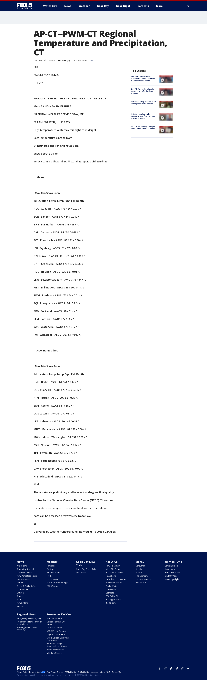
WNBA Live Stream (55, 649)
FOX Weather (52, 586)
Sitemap (20, 606)
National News (23, 579)
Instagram (165, 668)
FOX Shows (111, 576)
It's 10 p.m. (111, 603)
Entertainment (23, 589)
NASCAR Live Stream (56, 631)
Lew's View (170, 569)
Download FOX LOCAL (116, 579)
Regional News (26, 614)
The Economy (141, 576)
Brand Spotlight (172, 579)
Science (20, 596)
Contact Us (111, 589)
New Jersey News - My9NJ (29, 618)
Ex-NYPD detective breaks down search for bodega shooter (142, 91)
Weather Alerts (53, 572)
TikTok (171, 668)
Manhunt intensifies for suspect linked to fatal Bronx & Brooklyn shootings (143, 78)
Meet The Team (113, 569)
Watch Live (22, 565)
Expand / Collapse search (188, 6)
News (20, 561)
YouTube (176, 668)
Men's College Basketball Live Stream (57, 639)
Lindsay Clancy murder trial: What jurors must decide (143, 102)
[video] (166, 79)
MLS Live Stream (54, 653)
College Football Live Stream (55, 623)
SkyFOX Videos (172, 576)
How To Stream (113, 565)
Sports (20, 599)
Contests (110, 592)
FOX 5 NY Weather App (57, 582)
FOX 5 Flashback (172, 572)
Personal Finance (143, 579)
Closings (50, 569)
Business (139, 572)
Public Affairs (111, 586)
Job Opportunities (114, 582)
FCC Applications (113, 599)
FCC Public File (112, 596)
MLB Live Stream (54, 627)
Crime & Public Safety (26, 586)
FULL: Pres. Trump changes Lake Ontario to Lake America (144, 127)
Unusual (20, 592)
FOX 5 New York (40, 60)
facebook (160, 668)
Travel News (52, 579)
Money (139, 561)
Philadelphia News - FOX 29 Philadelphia (29, 623)
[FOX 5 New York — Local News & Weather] (26, 6)
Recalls (138, 569)
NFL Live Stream (54, 618)
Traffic (49, 576)
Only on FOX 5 (173, 561)
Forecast (50, 565)
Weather (52, 60)
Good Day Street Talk (86, 569)
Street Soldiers (171, 565)
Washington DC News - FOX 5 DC (27, 628)
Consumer (140, 565)
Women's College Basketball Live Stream (56, 645)
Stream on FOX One (58, 614)
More (159, 6)
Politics (20, 582)
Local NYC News (24, 572)
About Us (111, 561)
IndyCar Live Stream (55, 634)
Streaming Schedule (26, 569)
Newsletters (22, 603)
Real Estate (140, 582)
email (188, 668)
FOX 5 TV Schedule (114, 572)
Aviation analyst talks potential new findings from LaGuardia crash (143, 116)
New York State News (27, 576)
